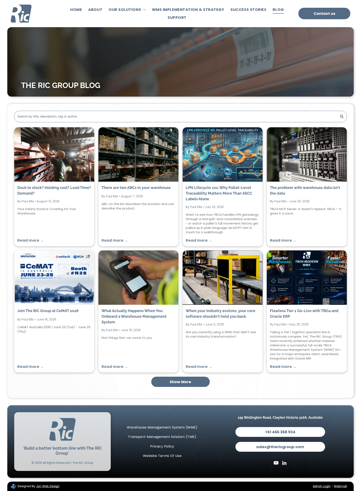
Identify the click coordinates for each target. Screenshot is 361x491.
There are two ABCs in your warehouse (136, 187)
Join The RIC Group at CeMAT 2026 (48, 311)
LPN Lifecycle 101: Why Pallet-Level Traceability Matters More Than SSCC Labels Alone (219, 193)
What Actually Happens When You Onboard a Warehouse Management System (134, 316)
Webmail (340, 486)
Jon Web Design (48, 486)
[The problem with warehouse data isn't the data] (307, 154)
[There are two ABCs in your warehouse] (138, 154)
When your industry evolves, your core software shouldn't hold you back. (220, 314)
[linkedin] (284, 463)
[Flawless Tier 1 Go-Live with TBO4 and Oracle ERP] (307, 277)
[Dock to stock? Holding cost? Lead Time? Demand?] (54, 154)
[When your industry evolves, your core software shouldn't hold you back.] (223, 277)
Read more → (30, 240)
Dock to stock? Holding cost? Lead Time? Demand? (54, 190)
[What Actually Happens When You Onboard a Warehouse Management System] (138, 277)
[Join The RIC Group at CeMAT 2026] (54, 277)
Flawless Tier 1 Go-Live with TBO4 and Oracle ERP (304, 314)
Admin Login (321, 486)
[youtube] (276, 463)
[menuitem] (76, 10)
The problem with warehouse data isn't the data (305, 190)
